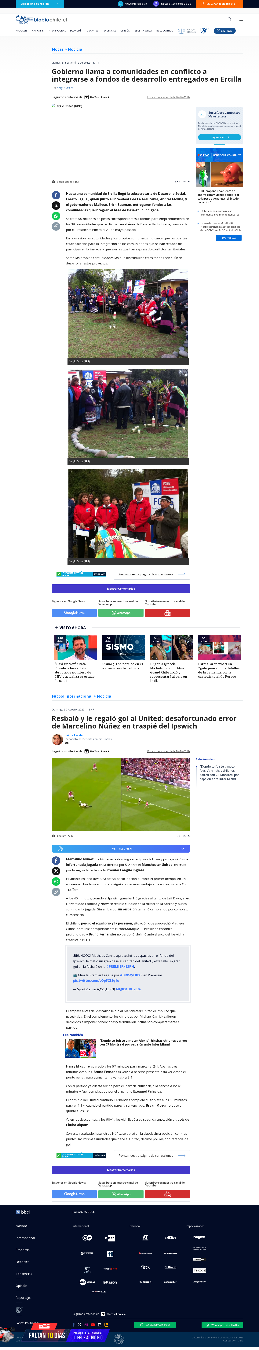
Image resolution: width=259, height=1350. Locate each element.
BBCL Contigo (164, 30)
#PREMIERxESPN (120, 966)
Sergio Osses (65, 88)
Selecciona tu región (35, 4)
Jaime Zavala (74, 735)
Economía (76, 30)
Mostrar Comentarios (121, 588)
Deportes (92, 30)
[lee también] (81, 1048)
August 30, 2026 (128, 989)
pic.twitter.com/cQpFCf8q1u (96, 980)
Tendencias (109, 30)
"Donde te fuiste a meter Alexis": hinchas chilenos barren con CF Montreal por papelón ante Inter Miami (143, 1042)
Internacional (57, 30)
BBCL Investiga (143, 30)
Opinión (125, 30)
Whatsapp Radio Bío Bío (225, 1325)
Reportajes (23, 1298)
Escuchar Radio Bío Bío (220, 4)
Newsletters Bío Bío (136, 4)
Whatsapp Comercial (157, 1324)
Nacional (37, 30)
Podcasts (21, 30)
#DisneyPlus (130, 975)
